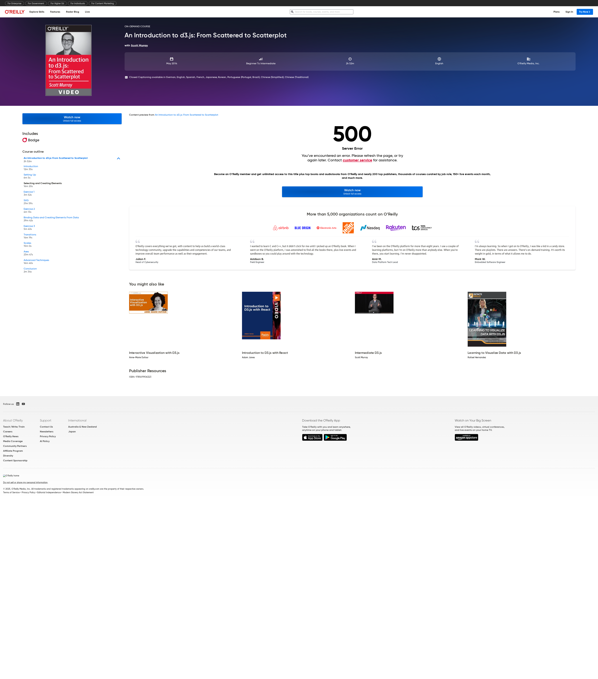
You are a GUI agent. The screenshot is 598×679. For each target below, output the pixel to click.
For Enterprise (14, 3)
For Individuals (78, 3)
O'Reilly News (10, 436)
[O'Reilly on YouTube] (23, 403)
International (77, 420)
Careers (7, 431)
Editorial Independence (49, 492)
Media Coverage (13, 441)
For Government (36, 3)
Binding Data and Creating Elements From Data (51, 219)
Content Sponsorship (15, 460)
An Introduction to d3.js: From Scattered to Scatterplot (186, 114)
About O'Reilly (13, 420)
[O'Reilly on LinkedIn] (17, 403)
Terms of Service (11, 492)
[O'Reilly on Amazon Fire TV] (466, 440)
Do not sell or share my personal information (25, 482)
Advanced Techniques (36, 262)
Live (87, 11)
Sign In (569, 11)
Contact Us (46, 426)
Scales (27, 244)
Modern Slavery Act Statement (78, 492)
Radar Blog (72, 11)
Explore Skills (36, 11)
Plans (556, 11)
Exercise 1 (29, 193)
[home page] (15, 12)
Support (45, 420)
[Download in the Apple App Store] (312, 440)
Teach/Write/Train (14, 426)
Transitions (30, 236)
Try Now (583, 11)
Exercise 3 (29, 227)
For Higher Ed (57, 3)
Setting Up (30, 176)
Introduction (31, 168)
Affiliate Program (13, 450)
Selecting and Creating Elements (43, 185)
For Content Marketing (102, 3)
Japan (72, 431)
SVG (28, 202)
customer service (357, 160)
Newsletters (46, 431)
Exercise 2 (29, 210)
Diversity (8, 455)
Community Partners (15, 446)
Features (55, 11)
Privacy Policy (48, 436)
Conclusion (30, 270)
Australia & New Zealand (82, 426)
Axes (28, 253)
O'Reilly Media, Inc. (528, 63)
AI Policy (45, 441)
